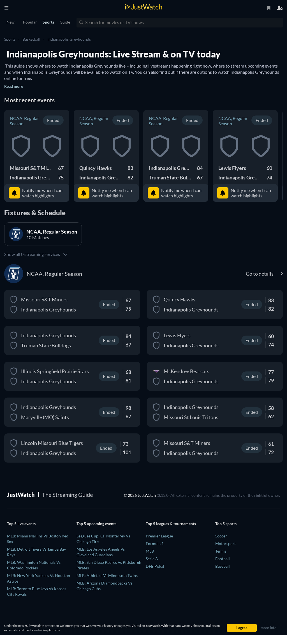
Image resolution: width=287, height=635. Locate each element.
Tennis (220, 551)
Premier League (159, 536)
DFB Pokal (155, 566)
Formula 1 (155, 543)
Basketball (31, 39)
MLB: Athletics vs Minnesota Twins (107, 575)
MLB (150, 551)
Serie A (152, 558)
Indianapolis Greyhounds (69, 39)
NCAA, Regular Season (24, 121)
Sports (9, 39)
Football (222, 558)
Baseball (222, 566)
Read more (13, 86)
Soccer (221, 536)
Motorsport (225, 543)
